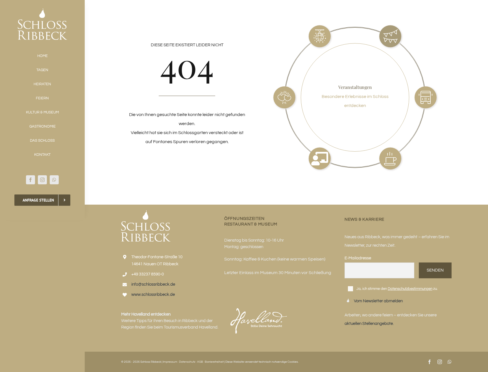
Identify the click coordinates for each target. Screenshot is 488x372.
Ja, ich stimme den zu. (397, 289)
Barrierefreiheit (214, 361)
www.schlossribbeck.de (153, 294)
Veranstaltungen (355, 87)
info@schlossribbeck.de (153, 284)
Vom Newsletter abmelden (378, 301)
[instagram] (42, 179)
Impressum (170, 361)
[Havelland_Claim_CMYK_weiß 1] (258, 310)
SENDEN (435, 270)
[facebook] (30, 179)
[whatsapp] (54, 179)
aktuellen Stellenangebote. (369, 323)
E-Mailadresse (358, 258)
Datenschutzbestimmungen (410, 289)
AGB (200, 361)
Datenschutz (187, 361)
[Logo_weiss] (42, 10)
